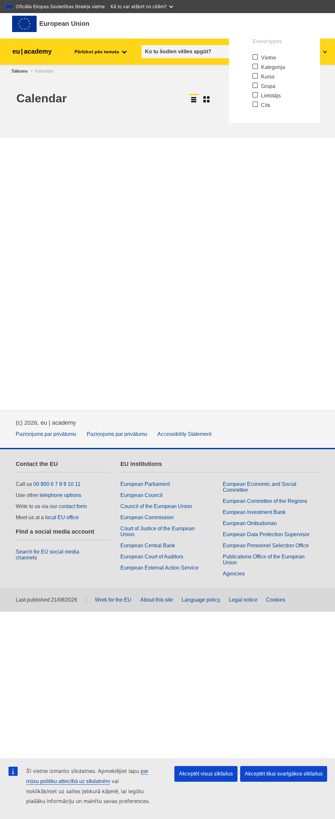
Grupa (268, 86)
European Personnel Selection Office (266, 545)
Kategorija (273, 67)
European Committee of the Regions (265, 501)
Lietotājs (271, 95)
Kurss (267, 76)
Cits (265, 105)
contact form (73, 506)
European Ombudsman (250, 523)
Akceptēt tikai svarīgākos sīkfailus (284, 773)
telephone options (60, 495)
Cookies (275, 600)
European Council (141, 495)
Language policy (201, 600)
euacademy (32, 51)
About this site (156, 600)
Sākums (19, 71)
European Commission (147, 517)
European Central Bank (147, 545)
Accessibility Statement (184, 434)
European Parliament (145, 484)
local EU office (62, 517)
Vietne (268, 57)
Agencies (234, 573)
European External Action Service (159, 568)
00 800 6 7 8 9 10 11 (56, 484)
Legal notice (243, 600)
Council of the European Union (156, 506)
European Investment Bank (254, 512)
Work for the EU (113, 600)
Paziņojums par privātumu (46, 434)
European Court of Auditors (151, 556)
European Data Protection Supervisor (266, 534)
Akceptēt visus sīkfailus (206, 773)
